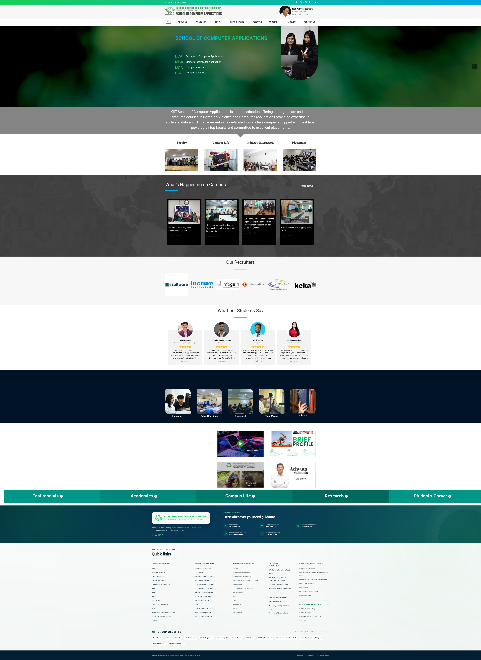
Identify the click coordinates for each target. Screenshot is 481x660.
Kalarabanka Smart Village (310, 638)
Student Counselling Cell (242, 576)
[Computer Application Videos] (240, 432)
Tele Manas (303, 621)
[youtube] (315, 2)
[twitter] (301, 2)
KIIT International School (285, 638)
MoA (153, 608)
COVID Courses (305, 613)
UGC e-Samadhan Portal (204, 608)
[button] (167, 285)
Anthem (154, 621)
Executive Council (158, 576)
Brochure (300, 655)
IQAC (235, 596)
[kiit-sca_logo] (193, 6)
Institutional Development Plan (163, 584)
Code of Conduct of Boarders (205, 588)
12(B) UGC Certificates (160, 604)
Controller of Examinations (278, 613)
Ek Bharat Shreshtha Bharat (243, 588)
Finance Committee (159, 580)
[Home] (184, 212)
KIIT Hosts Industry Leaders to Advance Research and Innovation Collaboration (221, 228)
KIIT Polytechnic (264, 638)
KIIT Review (303, 587)
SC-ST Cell (199, 572)
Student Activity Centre (241, 572)
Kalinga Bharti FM (175, 643)
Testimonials (237, 613)
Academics (172, 77)
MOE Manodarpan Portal (204, 613)
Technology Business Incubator (228, 638)
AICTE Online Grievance (203, 617)
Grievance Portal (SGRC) (278, 602)
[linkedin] (310, 2)
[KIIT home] (181, 518)
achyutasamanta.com (300, 14)
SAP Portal (237, 604)
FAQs (235, 608)
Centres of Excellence (307, 568)
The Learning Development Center (245, 580)
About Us (155, 568)
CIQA (235, 600)
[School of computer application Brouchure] (240, 462)
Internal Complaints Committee (206, 576)
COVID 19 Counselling (307, 609)
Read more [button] (186, 361)
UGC (196, 604)
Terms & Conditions (323, 655)
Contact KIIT (157, 535)
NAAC (154, 588)
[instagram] (306, 2)
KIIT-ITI (248, 638)
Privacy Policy (309, 655)
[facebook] (297, 2)
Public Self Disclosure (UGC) (162, 617)
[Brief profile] (293, 432)
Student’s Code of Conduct (205, 584)
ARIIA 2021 (156, 600)
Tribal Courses (238, 584)
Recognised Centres (306, 583)
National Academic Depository (280, 588)
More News (307, 185)
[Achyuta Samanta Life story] (293, 463)
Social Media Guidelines (203, 596)
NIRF (153, 596)
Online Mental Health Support (310, 617)
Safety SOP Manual (202, 600)
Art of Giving (189, 638)
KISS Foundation (172, 638)
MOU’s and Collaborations (308, 591)
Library (235, 568)
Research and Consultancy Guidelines (313, 579)
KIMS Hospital (205, 638)
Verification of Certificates (278, 584)
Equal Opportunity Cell (203, 568)
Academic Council (158, 572)
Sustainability (238, 592)
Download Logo (305, 595)
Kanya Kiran (157, 643)
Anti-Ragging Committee (204, 580)
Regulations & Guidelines (204, 592)
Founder (156, 638)
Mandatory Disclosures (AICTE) (163, 613)
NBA (153, 592)
